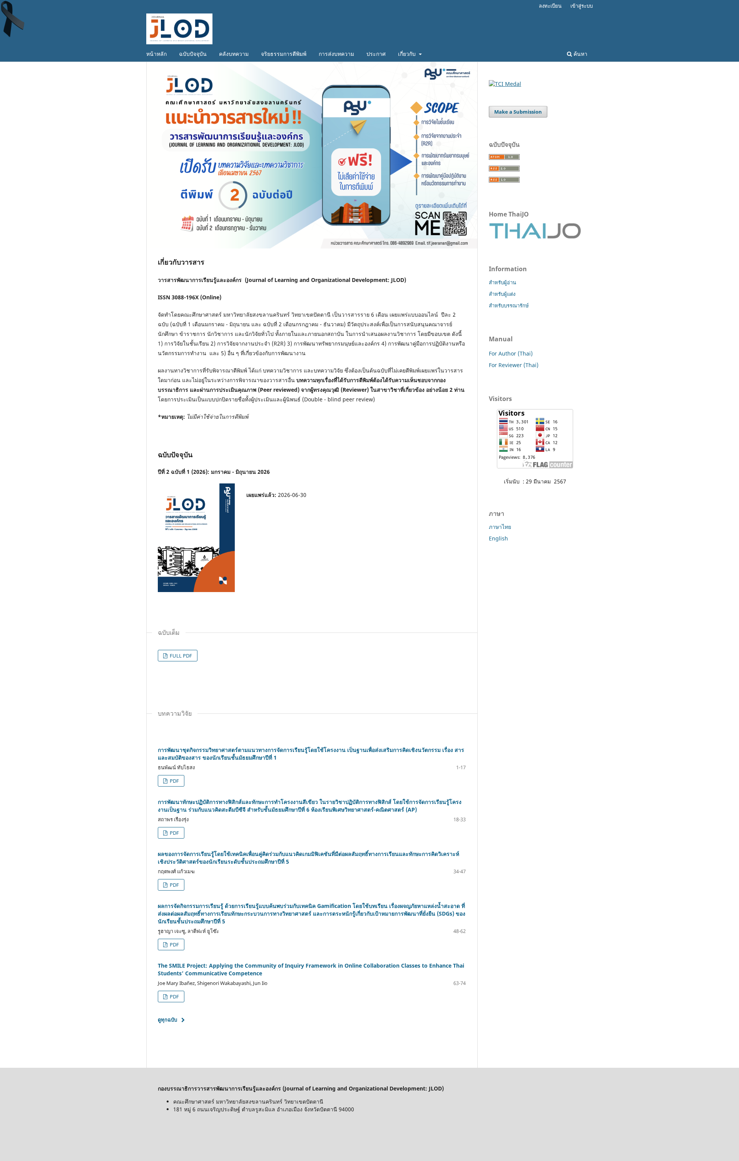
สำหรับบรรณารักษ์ (509, 305)
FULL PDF (180, 655)
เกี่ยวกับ (407, 53)
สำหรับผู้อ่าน (502, 282)
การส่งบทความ (336, 53)
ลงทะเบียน (550, 5)
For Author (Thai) (511, 353)
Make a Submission (518, 111)
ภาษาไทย (500, 526)
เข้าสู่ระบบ (581, 5)
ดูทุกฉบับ (167, 1019)
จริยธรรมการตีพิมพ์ (283, 53)
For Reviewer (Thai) (513, 365)
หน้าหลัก (156, 53)
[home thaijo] (535, 236)
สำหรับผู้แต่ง (502, 293)
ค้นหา (579, 53)
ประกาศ (376, 53)
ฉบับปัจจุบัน (193, 53)
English (498, 538)
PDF (174, 780)
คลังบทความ (234, 53)
